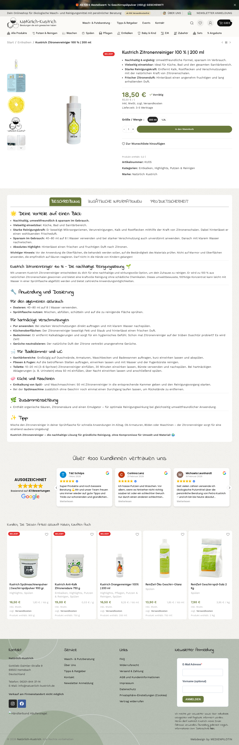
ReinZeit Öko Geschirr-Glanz (164, 584)
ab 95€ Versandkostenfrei (137, 13)
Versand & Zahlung (131, 671)
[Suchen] (192, 23)
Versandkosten (152, 103)
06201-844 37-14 (30, 681)
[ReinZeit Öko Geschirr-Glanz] (165, 556)
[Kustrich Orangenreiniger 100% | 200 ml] (119, 556)
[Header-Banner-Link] (119, 5)
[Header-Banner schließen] (235, 5)
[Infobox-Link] (172, 13)
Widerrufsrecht (129, 665)
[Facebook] (22, 704)
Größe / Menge (132, 119)
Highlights (161, 168)
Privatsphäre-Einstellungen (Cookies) (143, 695)
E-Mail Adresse (191, 664)
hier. (212, 729)
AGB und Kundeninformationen (140, 677)
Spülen (28, 592)
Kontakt (69, 677)
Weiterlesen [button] (66, 501)
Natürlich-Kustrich (29, 739)
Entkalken (25, 42)
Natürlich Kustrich (144, 174)
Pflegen (119, 592)
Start (10, 42)
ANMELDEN (193, 699)
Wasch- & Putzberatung (79, 659)
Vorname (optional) (194, 681)
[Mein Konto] (210, 23)
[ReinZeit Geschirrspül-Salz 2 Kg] (210, 556)
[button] (11, 147)
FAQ (122, 659)
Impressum (127, 683)
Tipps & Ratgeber (75, 671)
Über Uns (70, 665)
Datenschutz (128, 689)
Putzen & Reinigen (182, 168)
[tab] (65, 201)
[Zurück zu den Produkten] (226, 43)
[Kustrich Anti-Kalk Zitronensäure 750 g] (74, 556)
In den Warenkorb (184, 129)
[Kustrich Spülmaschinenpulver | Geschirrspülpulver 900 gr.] (29, 556)
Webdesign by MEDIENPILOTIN (211, 739)
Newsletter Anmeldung (78, 683)
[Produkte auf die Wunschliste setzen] (200, 23)
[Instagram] (13, 704)
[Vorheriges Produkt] (222, 43)
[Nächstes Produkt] (230, 43)
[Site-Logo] (31, 22)
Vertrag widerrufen (132, 701)
